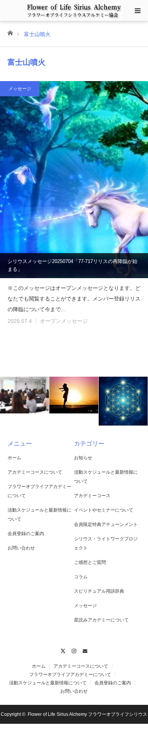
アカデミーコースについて (35, 472)
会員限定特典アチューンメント (106, 524)
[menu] (137, 10)
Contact (85, 650)
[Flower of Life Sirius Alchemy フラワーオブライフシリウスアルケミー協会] (74, 10)
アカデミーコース (92, 495)
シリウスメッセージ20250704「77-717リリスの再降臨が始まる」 (72, 265)
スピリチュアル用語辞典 (99, 591)
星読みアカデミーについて (101, 620)
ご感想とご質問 (90, 562)
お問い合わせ (21, 548)
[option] (24, 395)
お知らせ (83, 457)
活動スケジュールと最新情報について (48, 683)
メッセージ (19, 88)
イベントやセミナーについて (103, 510)
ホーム (14, 457)
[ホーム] (10, 32)
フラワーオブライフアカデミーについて (70, 674)
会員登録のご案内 (26, 533)
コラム (81, 576)
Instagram (74, 650)
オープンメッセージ (64, 321)
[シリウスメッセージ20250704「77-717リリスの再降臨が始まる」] (74, 179)
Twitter (63, 650)
